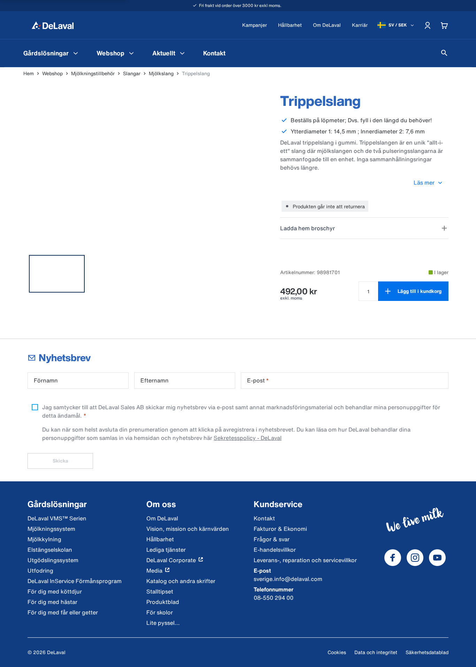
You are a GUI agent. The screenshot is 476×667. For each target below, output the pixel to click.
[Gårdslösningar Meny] (76, 53)
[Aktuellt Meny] (182, 53)
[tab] (57, 274)
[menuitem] (51, 53)
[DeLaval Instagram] (415, 557)
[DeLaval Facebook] (393, 557)
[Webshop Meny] (131, 53)
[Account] (427, 25)
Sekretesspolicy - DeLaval (248, 438)
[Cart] (444, 25)
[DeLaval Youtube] (437, 557)
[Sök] (444, 53)
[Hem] (52, 25)
